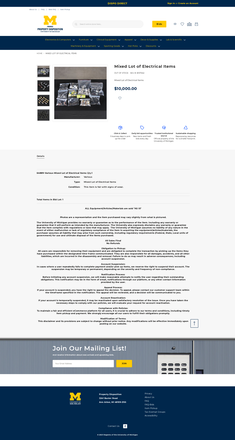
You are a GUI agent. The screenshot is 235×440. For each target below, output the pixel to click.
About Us (33, 9)
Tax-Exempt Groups (155, 412)
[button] (56, 93)
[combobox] (107, 24)
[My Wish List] (182, 24)
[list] (117, 43)
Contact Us (113, 426)
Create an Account (188, 3)
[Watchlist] (175, 24)
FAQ (42, 9)
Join (124, 363)
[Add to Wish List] (120, 98)
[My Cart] (196, 24)
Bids (159, 24)
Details (40, 156)
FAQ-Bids (149, 404)
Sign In (171, 3)
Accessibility (151, 415)
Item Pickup (65, 9)
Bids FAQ (52, 9)
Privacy (148, 393)
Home (39, 53)
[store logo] (50, 24)
